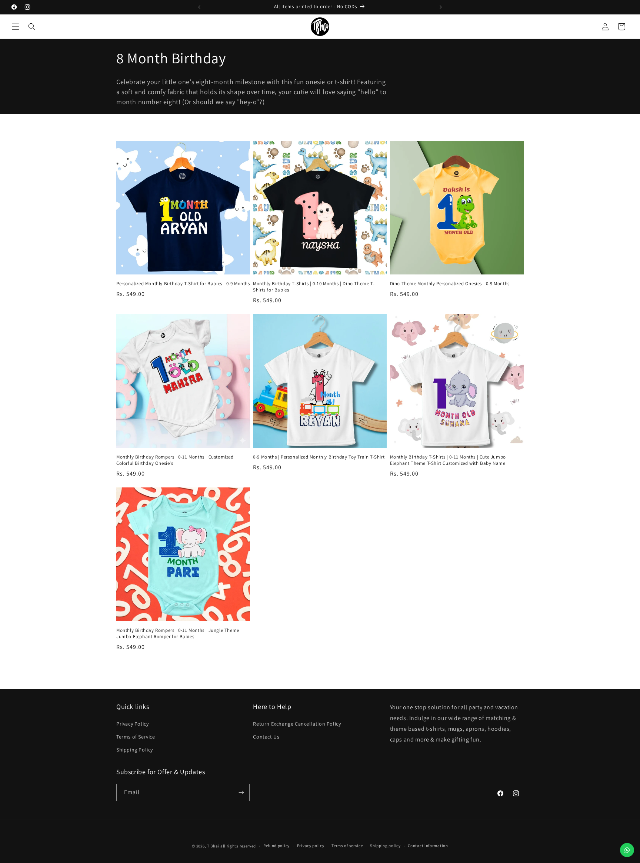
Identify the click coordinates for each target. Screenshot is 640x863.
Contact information (428, 845)
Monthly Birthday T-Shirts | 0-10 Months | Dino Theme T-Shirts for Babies (313, 287)
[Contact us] (627, 850)
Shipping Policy (134, 749)
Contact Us (266, 736)
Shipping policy (385, 845)
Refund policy (276, 845)
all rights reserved (238, 846)
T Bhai (213, 846)
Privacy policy (310, 845)
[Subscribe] (241, 792)
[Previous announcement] (199, 7)
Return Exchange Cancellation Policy (297, 723)
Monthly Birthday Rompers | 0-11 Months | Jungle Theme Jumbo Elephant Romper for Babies (177, 633)
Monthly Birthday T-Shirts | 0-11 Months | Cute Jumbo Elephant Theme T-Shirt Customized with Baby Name (448, 460)
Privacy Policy (132, 723)
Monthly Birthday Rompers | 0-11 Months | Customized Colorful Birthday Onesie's (175, 460)
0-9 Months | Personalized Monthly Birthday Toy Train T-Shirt (318, 457)
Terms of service (347, 845)
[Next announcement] (441, 7)
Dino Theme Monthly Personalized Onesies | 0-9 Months (450, 284)
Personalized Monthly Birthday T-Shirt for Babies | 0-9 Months (183, 284)
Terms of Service (135, 736)
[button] (15, 27)
